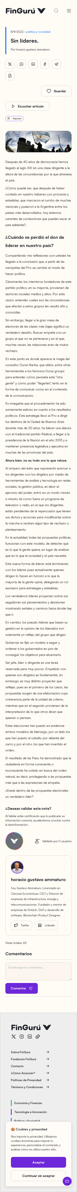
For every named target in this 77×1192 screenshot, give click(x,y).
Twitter (25, 925)
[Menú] (69, 10)
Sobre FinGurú (20, 1052)
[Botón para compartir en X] (9, 64)
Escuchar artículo (31, 106)
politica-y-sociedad (38, 31)
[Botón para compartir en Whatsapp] (21, 64)
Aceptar (38, 1162)
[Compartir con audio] (9, 75)
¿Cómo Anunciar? (23, 1073)
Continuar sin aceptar (38, 1176)
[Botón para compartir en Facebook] (44, 64)
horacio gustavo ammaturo (33, 49)
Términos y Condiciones (27, 1087)
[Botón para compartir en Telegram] (56, 64)
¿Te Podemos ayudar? (67, 1181)
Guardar (60, 91)
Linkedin (50, 925)
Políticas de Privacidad (26, 1080)
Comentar (18, 988)
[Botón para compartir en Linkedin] (33, 64)
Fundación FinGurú (23, 1059)
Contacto (17, 1066)
